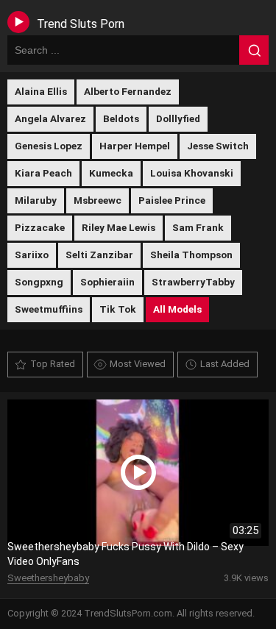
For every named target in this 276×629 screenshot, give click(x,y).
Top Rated (52, 363)
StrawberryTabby (193, 282)
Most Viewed (138, 363)
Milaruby (36, 200)
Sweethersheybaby (48, 577)
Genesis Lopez (48, 146)
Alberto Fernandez (127, 91)
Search (254, 50)
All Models (177, 309)
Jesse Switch (218, 146)
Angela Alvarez (50, 118)
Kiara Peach (43, 173)
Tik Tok (117, 309)
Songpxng (39, 282)
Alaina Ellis (41, 91)
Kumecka (111, 173)
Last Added (225, 363)
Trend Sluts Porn (80, 24)
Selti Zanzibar (99, 254)
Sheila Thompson (191, 254)
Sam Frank (198, 227)
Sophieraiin (107, 282)
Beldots (121, 118)
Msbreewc (97, 200)
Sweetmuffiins (48, 309)
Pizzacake (40, 227)
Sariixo (32, 254)
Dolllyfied (178, 118)
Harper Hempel (134, 146)
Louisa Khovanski (191, 173)
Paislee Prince (171, 200)
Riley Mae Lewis (118, 227)
